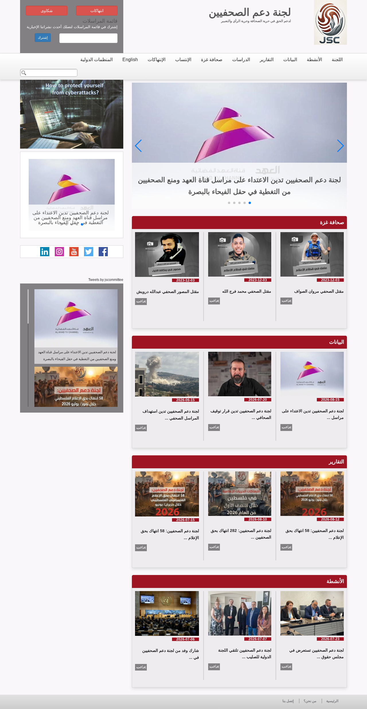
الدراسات (241, 59)
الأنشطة (314, 59)
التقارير (267, 59)
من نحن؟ (310, 701)
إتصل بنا (288, 701)
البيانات (290, 59)
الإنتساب (183, 59)
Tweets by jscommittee (105, 279)
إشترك (43, 38)
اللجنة (337, 59)
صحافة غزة (211, 59)
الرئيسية (332, 701)
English (130, 59)
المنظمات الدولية (96, 59)
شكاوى (47, 10)
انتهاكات (97, 10)
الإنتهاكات (156, 59)
